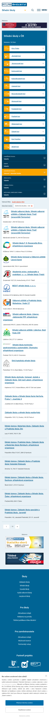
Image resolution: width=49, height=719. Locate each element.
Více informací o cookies (9, 684)
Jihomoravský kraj (17, 63)
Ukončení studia (9, 171)
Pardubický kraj (17, 109)
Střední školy (24, 586)
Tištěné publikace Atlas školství (24, 620)
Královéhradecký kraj (18, 79)
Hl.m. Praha (15, 48)
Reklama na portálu (24, 617)
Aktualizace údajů (24, 613)
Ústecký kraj (15, 131)
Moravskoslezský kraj (18, 94)
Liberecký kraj (16, 86)
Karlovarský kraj (17, 71)
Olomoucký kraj (16, 101)
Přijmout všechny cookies (24, 703)
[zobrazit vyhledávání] (32, 10)
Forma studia (8, 185)
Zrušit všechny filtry (18, 202)
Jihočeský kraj (16, 56)
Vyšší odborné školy (24, 593)
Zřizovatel (7, 178)
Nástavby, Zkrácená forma (13, 192)
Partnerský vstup (24, 644)
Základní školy (24, 582)
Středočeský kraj (17, 124)
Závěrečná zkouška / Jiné (22, 206)
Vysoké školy (24, 589)
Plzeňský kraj (16, 116)
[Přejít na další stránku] (17, 526)
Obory (6, 163)
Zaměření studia (9, 156)
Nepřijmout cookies (24, 710)
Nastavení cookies (24, 715)
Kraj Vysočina (16, 139)
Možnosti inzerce (24, 641)
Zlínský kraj (15, 147)
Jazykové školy (24, 596)
